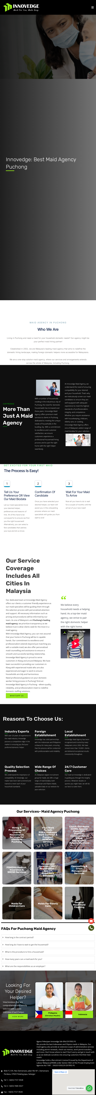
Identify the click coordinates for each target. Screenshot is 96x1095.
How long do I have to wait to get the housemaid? (26, 944)
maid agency (11, 630)
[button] (80, 7)
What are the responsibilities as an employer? (25, 966)
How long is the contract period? (19, 937)
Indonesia (82, 1014)
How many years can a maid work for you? (23, 959)
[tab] (48, 937)
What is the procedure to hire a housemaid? (24, 952)
